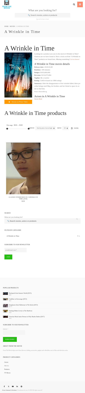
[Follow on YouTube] (13, 387)
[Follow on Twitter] (9, 387)
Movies (12, 26)
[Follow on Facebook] (4, 387)
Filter (76, 128)
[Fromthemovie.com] (6, 4)
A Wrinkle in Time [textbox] (41, 236)
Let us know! (74, 59)
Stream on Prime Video (19, 102)
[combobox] (42, 236)
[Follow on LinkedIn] (17, 387)
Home (6, 26)
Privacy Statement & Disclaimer (9, 390)
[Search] (74, 4)
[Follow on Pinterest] (21, 387)
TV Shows (7, 373)
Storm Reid (38, 99)
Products (7, 369)
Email (5, 329)
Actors (6, 362)
